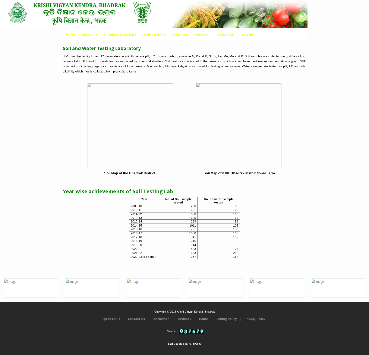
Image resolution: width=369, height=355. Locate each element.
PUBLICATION (224, 34)
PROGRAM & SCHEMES (120, 34)
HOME (70, 34)
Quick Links (111, 319)
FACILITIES (180, 34)
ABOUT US (89, 34)
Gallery (247, 34)
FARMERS (201, 34)
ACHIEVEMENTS (154, 34)
